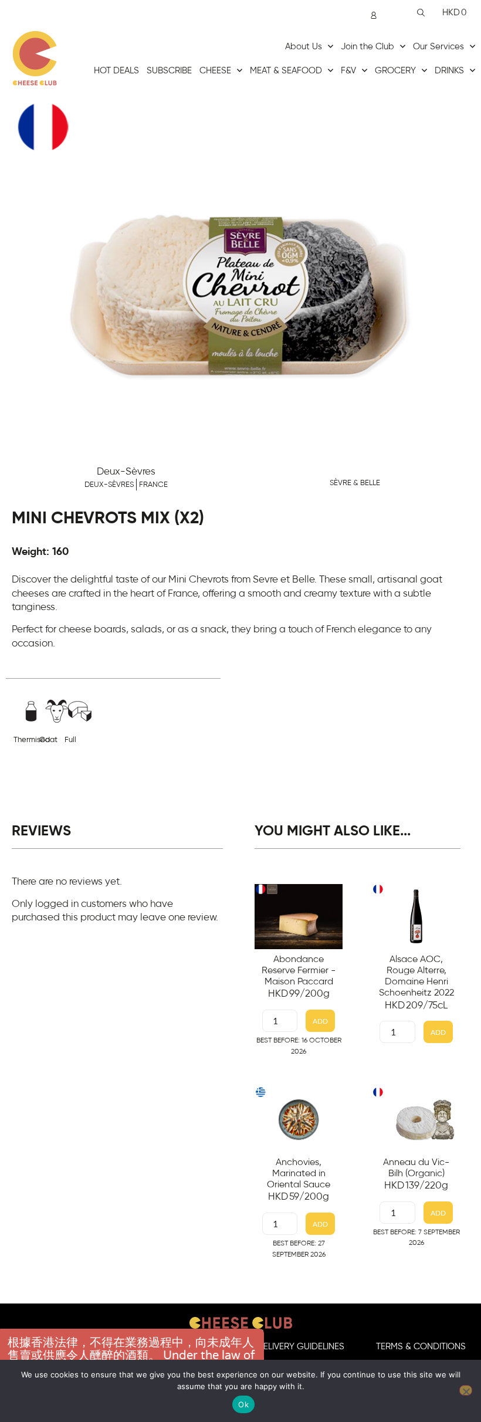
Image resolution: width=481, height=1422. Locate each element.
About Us (303, 46)
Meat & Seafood (286, 70)
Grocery (395, 70)
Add (320, 1021)
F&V (348, 70)
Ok (243, 1404)
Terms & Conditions (421, 1346)
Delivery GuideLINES (300, 1346)
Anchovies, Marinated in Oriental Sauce (298, 1173)
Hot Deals (116, 70)
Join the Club (367, 46)
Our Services (438, 46)
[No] (465, 1390)
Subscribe (169, 70)
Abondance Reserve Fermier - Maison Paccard (299, 970)
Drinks (449, 70)
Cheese (215, 70)
